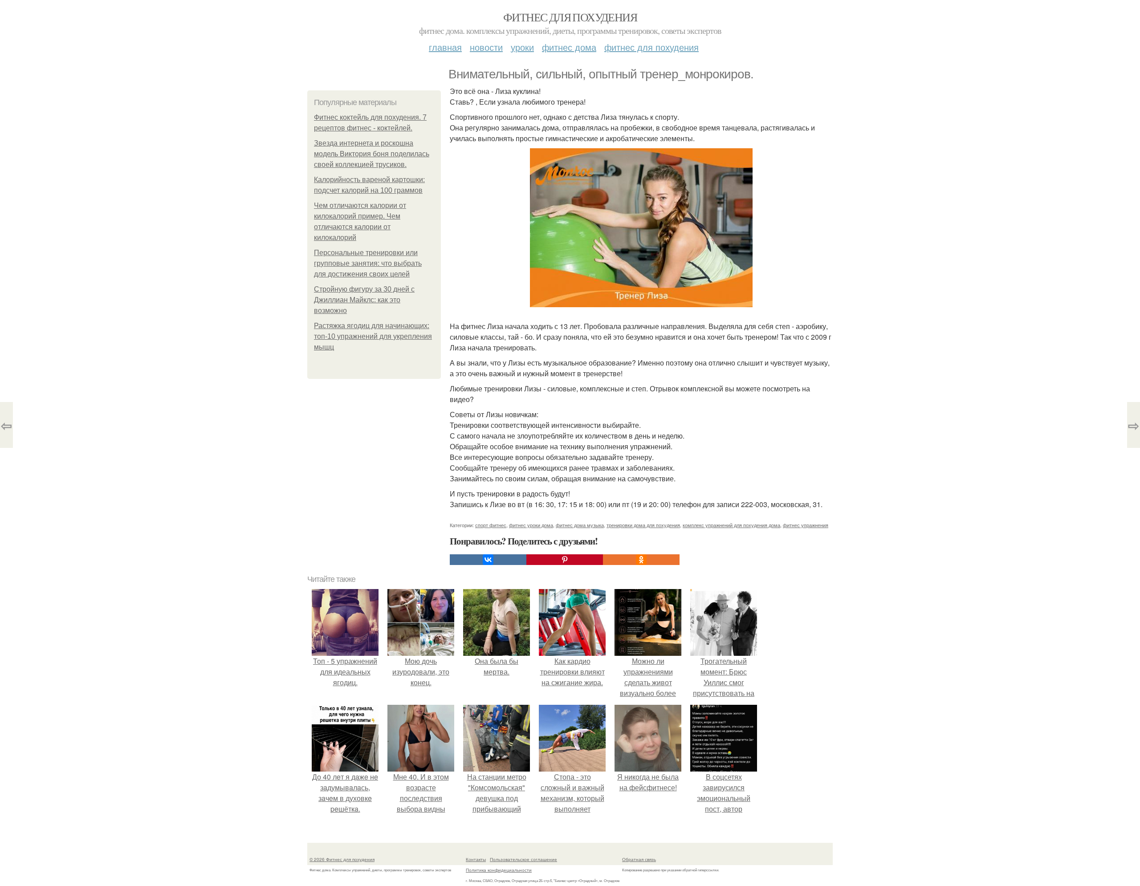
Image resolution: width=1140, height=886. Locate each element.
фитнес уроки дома (531, 524)
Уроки (522, 47)
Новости (486, 47)
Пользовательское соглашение (523, 859)
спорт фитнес (490, 524)
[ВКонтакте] (488, 559)
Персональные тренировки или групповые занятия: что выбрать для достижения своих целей (368, 263)
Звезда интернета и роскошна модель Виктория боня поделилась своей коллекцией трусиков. (371, 153)
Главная (445, 47)
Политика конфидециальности (499, 870)
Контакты (476, 859)
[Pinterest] (564, 559)
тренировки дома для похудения (643, 524)
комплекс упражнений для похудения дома (731, 524)
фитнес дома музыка (580, 524)
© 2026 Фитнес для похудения (342, 859)
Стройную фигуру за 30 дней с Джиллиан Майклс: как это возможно (364, 299)
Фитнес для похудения (570, 16)
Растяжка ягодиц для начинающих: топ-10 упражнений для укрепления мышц (373, 336)
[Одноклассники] (641, 559)
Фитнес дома (569, 47)
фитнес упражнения (805, 524)
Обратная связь (639, 859)
